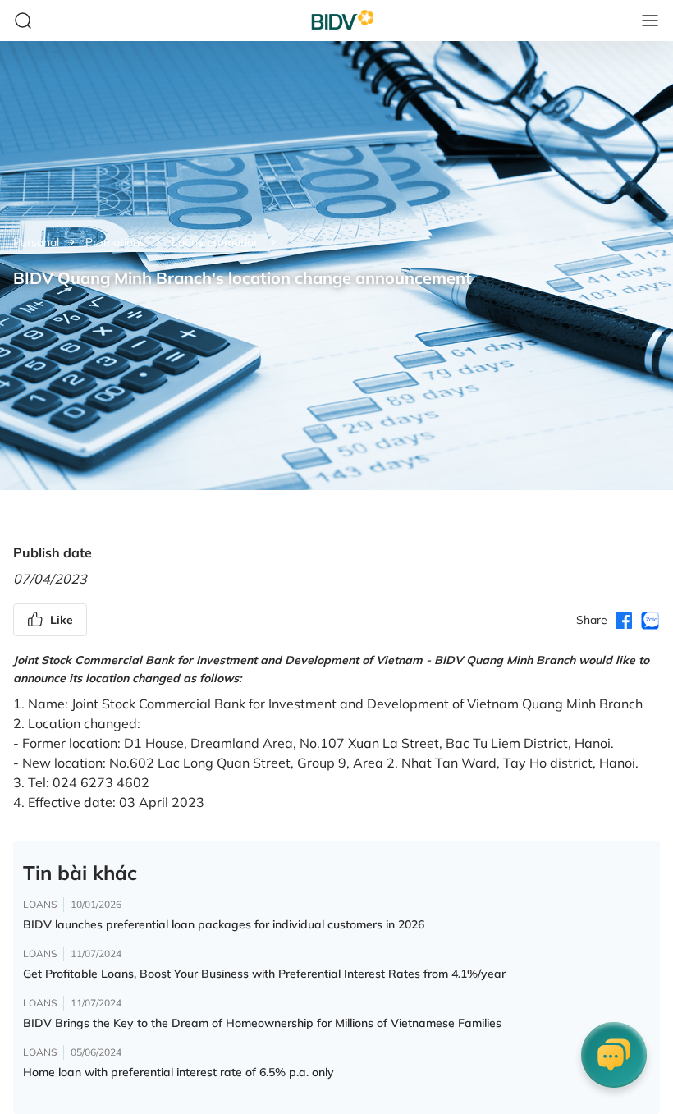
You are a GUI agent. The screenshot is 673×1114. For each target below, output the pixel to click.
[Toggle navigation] (650, 20)
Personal (36, 242)
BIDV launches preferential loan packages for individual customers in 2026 (223, 924)
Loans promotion (216, 242)
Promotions (115, 242)
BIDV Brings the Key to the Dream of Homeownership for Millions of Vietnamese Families (262, 1022)
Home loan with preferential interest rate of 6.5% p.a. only (178, 1072)
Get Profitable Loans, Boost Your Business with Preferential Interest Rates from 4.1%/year (264, 973)
